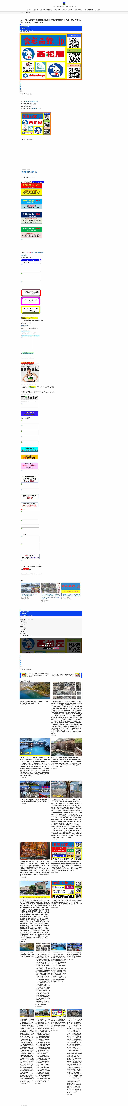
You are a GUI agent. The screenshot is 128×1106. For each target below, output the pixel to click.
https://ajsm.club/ (25, 331)
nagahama (23, 621)
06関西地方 (23, 28)
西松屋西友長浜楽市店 (26, 635)
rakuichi (22, 624)
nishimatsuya (23, 623)
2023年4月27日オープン (26, 619)
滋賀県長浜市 (23, 633)
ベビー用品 (23, 628)
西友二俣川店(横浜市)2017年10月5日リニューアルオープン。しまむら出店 (71, 594)
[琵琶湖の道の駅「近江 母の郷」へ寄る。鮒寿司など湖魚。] (30, 588)
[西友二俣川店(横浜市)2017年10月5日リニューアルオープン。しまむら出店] (70, 588)
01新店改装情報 (24, 26)
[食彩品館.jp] (64, 3)
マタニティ (23, 630)
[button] (20, 81)
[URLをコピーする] (21, 91)
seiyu (21, 626)
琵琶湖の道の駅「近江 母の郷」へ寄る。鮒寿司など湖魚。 (30, 594)
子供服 (22, 631)
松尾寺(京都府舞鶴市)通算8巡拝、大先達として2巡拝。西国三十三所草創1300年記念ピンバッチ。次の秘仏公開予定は (51, 596)
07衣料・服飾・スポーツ (26, 30)
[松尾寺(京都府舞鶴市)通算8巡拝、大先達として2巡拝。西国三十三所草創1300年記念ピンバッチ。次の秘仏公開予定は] (50, 588)
